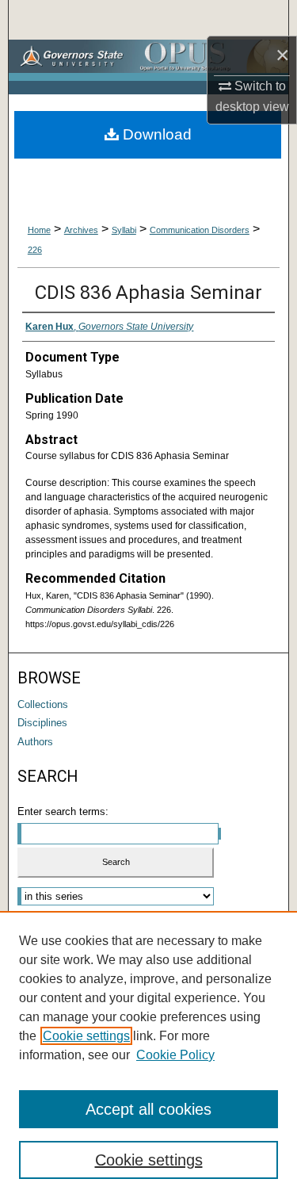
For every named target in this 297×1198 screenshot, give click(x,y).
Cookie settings (86, 1036)
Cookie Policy (175, 1055)
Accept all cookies (148, 1109)
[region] (148, 1054)
